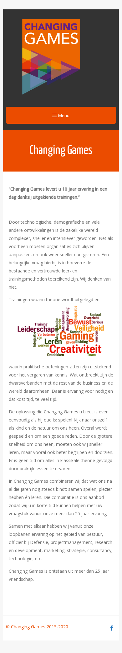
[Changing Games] (50, 57)
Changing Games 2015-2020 (40, 627)
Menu (63, 115)
